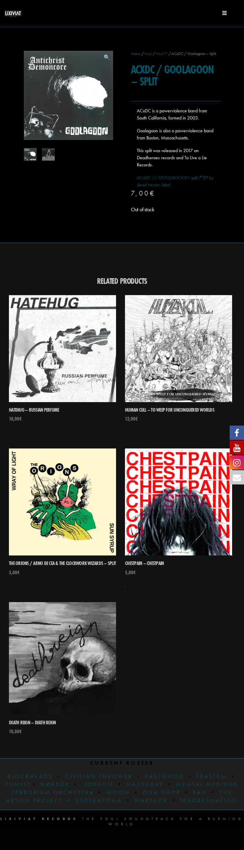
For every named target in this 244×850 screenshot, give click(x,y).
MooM (118, 792)
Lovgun (99, 784)
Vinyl (148, 53)
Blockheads (30, 776)
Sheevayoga (94, 800)
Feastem (211, 776)
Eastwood (164, 776)
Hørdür (55, 784)
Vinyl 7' (162, 53)
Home (135, 53)
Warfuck (151, 800)
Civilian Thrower (99, 776)
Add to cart (9, 433)
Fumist (18, 784)
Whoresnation (209, 800)
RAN (200, 792)
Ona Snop (162, 792)
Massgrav (145, 784)
